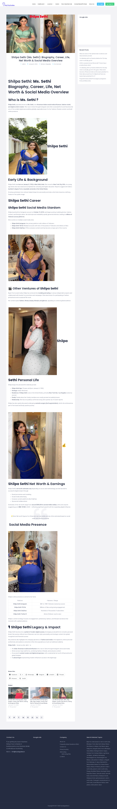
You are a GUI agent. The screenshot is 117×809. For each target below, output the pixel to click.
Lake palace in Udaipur (97, 760)
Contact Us (63, 746)
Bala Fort (89, 741)
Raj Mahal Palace (95, 771)
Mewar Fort (97, 764)
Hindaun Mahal (98, 753)
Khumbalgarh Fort (91, 757)
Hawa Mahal (90, 751)
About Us (91, 4)
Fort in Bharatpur (105, 748)
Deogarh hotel (97, 748)
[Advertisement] (94, 31)
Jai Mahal (89, 755)
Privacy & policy (64, 749)
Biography (48, 64)
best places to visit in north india (101, 741)
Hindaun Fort (90, 753)
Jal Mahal (95, 755)
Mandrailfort (103, 762)
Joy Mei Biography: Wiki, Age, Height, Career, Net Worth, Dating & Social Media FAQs (62, 701)
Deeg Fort (89, 748)
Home (34, 4)
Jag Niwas (106, 753)
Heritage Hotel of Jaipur (100, 751)
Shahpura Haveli (103, 775)
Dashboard (41, 4)
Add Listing (63, 752)
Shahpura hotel (91, 778)
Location (49, 4)
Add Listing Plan (66, 754)
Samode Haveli (101, 773)
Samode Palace (94, 775)
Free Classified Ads (66, 4)
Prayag (88, 771)
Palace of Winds (95, 766)
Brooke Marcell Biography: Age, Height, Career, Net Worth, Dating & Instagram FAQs (18, 701)
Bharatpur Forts (91, 744)
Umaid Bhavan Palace (99, 782)
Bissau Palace (105, 744)
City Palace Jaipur (104, 746)
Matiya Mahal (90, 764)
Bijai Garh (98, 744)
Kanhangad (101, 755)
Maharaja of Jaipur (94, 762)
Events (57, 4)
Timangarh (96, 780)
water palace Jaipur (96, 784)
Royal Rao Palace (91, 773)
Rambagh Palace (105, 771)
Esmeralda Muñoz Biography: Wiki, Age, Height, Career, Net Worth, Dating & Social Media (39, 701)
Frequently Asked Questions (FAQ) (69, 744)
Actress (43, 64)
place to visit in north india (100, 769)
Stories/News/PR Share (80, 4)
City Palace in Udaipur (92, 746)
